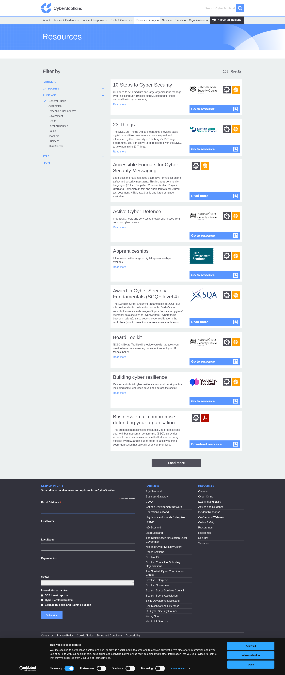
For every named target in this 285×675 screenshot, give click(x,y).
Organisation (49, 558)
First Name (48, 521)
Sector (45, 576)
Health (52, 121)
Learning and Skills (209, 501)
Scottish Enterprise (157, 580)
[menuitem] (46, 20)
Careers (203, 491)
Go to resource (215, 109)
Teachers (53, 136)
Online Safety (206, 522)
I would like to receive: (55, 590)
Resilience (204, 532)
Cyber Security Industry (62, 111)
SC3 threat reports (56, 595)
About (46, 20)
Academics (55, 106)
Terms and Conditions (109, 635)
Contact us (47, 635)
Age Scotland (154, 491)
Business (53, 141)
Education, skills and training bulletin (68, 604)
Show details (178, 668)
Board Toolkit (127, 337)
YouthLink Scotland (157, 621)
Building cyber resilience (140, 377)
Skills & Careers (120, 20)
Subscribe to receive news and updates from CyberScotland (78, 490)
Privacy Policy (65, 635)
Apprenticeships (131, 251)
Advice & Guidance (65, 20)
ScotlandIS (152, 557)
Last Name (47, 539)
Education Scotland (157, 512)
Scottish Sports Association (162, 595)
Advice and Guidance (210, 507)
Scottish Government (158, 585)
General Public (57, 101)
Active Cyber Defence (137, 211)
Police (52, 131)
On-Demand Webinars (211, 517)
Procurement (205, 527)
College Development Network (164, 507)
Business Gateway (157, 496)
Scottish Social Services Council (165, 590)
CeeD (149, 501)
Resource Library (146, 20)
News (165, 20)
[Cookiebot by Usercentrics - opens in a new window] (28, 668)
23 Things (124, 124)
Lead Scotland (154, 532)
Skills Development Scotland (163, 600)
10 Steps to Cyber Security (142, 85)
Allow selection (251, 655)
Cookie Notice (85, 635)
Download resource (215, 444)
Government (55, 116)
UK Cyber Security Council (161, 611)
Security (203, 538)
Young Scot (152, 616)
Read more (119, 104)
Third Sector (55, 146)
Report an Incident (229, 19)
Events (179, 20)
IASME (150, 522)
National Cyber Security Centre (164, 546)
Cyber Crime (205, 496)
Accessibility (133, 635)
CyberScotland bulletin (59, 600)
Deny (251, 664)
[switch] (101, 668)
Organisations (197, 20)
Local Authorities (58, 126)
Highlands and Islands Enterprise (165, 517)
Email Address (51, 503)
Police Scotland (155, 552)
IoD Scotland (153, 527)
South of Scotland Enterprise (162, 606)
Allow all (251, 646)
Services (203, 543)
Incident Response (94, 20)
